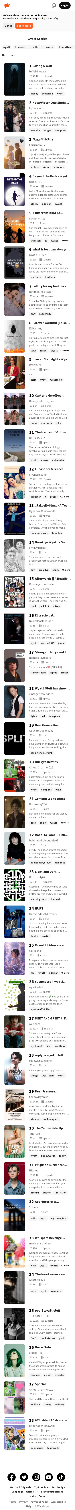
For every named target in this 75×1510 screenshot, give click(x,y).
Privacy (23, 1501)
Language (17, 1491)
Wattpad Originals (20, 1487)
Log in (64, 5)
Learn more (24, 25)
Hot (4, 55)
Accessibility (58, 1501)
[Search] (54, 5)
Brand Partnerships (52, 1491)
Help (28, 1506)
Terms (12, 1501)
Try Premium (41, 1487)
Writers (30, 1491)
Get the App (58, 1487)
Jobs (33, 1496)
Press (42, 1496)
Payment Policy (39, 1501)
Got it (8, 25)
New (13, 55)
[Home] (26, 5)
